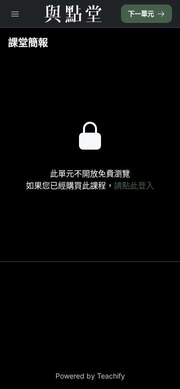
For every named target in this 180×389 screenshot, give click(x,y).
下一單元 (141, 13)
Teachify (111, 376)
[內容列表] (15, 14)
